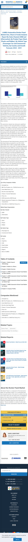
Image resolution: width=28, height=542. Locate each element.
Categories (14, 504)
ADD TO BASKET (14, 425)
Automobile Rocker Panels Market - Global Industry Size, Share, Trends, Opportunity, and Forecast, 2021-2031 (16, 377)
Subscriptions (14, 511)
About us (14, 495)
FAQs (14, 518)
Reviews (14, 499)
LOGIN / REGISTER (14, 520)
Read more (3, 405)
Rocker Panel (5, 328)
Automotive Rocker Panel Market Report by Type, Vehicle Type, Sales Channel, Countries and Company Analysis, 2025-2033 (16, 352)
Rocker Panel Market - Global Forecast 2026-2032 (16, 342)
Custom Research (14, 509)
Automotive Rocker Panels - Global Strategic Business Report (15, 368)
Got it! (17, 539)
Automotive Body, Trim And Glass (10, 331)
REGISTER (14, 474)
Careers (14, 497)
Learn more (13, 537)
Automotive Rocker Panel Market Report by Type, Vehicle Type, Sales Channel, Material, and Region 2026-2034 (16, 360)
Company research (14, 507)
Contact (14, 516)
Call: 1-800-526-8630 (14, 439)
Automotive (12, 328)
